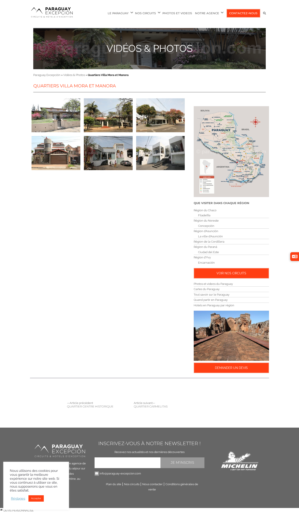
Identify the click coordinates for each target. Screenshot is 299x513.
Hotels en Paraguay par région (214, 305)
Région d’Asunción (206, 231)
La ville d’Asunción (210, 236)
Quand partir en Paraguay (211, 299)
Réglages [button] (18, 498)
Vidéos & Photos (149, 48)
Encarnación (206, 262)
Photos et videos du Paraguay (213, 284)
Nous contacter (152, 484)
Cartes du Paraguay (207, 289)
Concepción (206, 225)
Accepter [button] (36, 498)
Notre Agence (207, 13)
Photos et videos (177, 13)
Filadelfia (204, 215)
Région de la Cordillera (209, 241)
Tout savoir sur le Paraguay (211, 294)
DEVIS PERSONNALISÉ (18, 510)
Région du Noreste (206, 220)
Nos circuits (131, 484)
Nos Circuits (145, 13)
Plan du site (113, 484)
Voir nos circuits (231, 273)
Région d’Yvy (202, 257)
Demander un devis (231, 368)
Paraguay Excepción (46, 75)
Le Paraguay (118, 13)
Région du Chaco (205, 210)
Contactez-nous (243, 13)
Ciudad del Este (208, 252)
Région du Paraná (205, 247)
